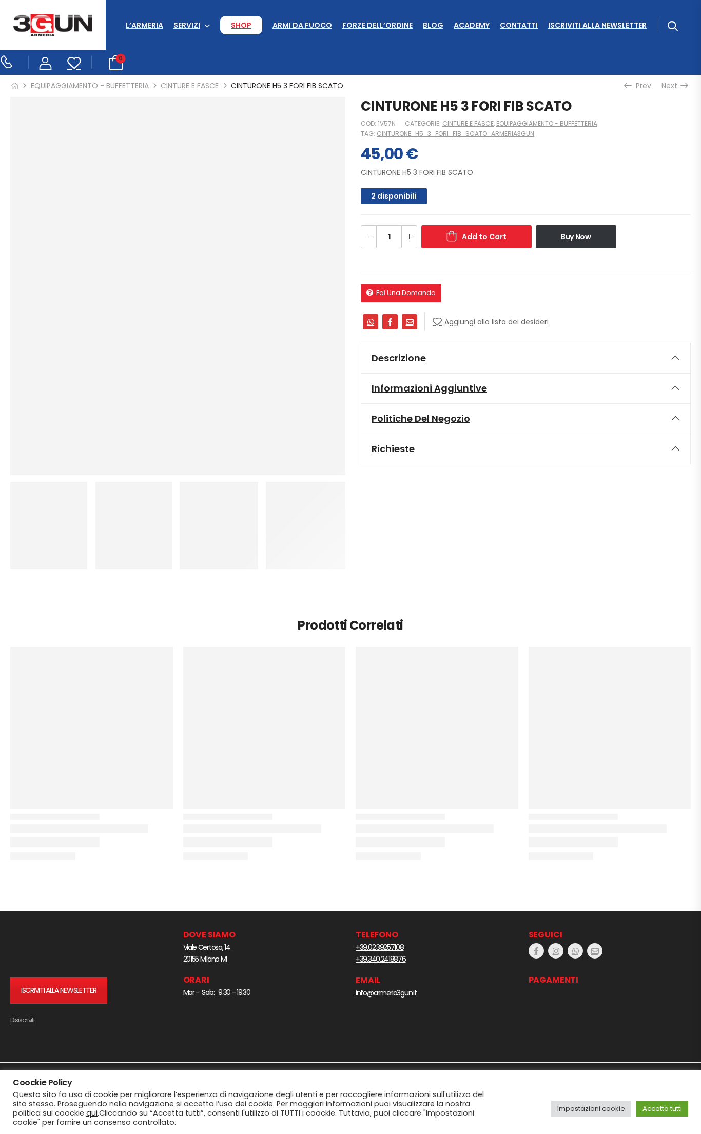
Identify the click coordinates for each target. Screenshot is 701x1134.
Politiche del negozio (421, 418)
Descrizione (399, 357)
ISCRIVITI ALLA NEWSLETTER (597, 25)
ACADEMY (472, 25)
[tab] (525, 358)
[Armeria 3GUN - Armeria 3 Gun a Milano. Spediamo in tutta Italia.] (52, 25)
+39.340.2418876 (381, 959)
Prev (642, 86)
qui (92, 1113)
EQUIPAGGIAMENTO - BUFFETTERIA (90, 86)
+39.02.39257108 (380, 947)
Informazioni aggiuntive (429, 388)
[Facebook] (390, 321)
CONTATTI (519, 25)
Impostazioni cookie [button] (591, 1108)
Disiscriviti (22, 1020)
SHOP (241, 25)
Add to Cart (484, 236)
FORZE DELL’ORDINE (377, 25)
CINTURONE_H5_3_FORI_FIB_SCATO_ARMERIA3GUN (455, 133)
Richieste (393, 448)
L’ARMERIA (144, 25)
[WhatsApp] (370, 321)
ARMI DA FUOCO (302, 25)
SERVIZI (186, 25)
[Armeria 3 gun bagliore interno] (74, 948)
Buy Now (576, 236)
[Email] (409, 321)
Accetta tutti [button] (662, 1108)
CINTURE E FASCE (190, 86)
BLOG (433, 25)
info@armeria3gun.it (386, 993)
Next (671, 86)
